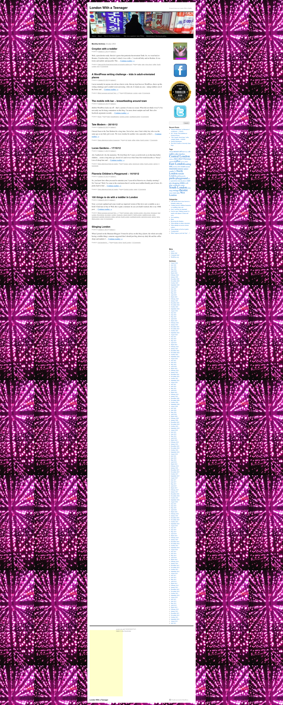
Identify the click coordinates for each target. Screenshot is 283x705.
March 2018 (174, 464)
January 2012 (174, 611)
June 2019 (173, 434)
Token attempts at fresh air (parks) (108, 164)
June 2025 (173, 291)
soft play (118, 217)
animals (126, 213)
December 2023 (175, 327)
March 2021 (174, 392)
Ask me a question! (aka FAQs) (134, 36)
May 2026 (173, 269)
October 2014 (174, 545)
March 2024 (174, 321)
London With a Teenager (109, 7)
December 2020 (175, 398)
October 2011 (174, 617)
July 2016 (173, 504)
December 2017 (175, 470)
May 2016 (173, 508)
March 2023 (174, 344)
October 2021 (174, 378)
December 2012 (175, 589)
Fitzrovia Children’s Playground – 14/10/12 (115, 173)
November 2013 (175, 567)
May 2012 (173, 603)
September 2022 (175, 356)
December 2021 (175, 374)
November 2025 (175, 281)
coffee (154, 64)
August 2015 (174, 525)
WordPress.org (175, 257)
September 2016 (175, 500)
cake (143, 64)
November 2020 (175, 400)
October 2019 (174, 426)
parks (130, 164)
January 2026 (174, 277)
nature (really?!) (128, 215)
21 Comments (108, 219)
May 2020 (173, 412)
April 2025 (174, 295)
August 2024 (174, 311)
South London (144, 140)
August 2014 (174, 549)
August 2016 (174, 502)
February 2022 (175, 370)
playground (136, 164)
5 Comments (146, 93)
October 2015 (174, 522)
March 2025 (174, 297)
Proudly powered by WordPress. (179, 700)
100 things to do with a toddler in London (115, 197)
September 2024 (175, 309)
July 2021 (173, 384)
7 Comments (153, 140)
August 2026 (174, 263)
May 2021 (173, 388)
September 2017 (175, 476)
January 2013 (174, 587)
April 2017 (174, 486)
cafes (139, 64)
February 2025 (175, 299)
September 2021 (175, 380)
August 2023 (174, 334)
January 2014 (174, 563)
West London (96, 219)
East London (177, 163)
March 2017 (174, 488)
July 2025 (173, 289)
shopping (108, 217)
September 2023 (175, 332)
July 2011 (173, 623)
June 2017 (173, 482)
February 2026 (175, 275)
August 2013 (174, 573)
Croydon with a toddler (104, 48)
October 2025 (174, 283)
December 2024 (175, 303)
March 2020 (174, 416)
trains (158, 217)
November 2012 (175, 591)
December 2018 (175, 446)
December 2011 (175, 613)
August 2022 (174, 358)
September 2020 (175, 404)
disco (186, 161)
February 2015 (175, 537)
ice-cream (108, 215)
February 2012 (175, 609)
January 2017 (174, 492)
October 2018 (174, 450)
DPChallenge (128, 93)
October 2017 (174, 474)
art (126, 140)
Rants (99, 117)
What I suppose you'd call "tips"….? (180, 233)
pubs (139, 93)
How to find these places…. (113, 36)
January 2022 (174, 372)
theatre (183, 190)
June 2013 (173, 577)
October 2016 (174, 498)
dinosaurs (154, 213)
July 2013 (173, 575)
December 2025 (175, 279)
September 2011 (175, 619)
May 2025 (173, 293)
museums (120, 215)
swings (155, 164)
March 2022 (174, 368)
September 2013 (175, 571)
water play (176, 193)
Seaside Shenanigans (176, 141)
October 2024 (174, 307)
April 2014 (174, 557)
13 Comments (136, 242)
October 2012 (174, 593)
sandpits (101, 217)
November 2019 (175, 424)
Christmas (187, 159)
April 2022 (174, 366)
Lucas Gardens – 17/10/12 (106, 148)
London (135, 93)
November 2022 (175, 352)
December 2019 (175, 422)
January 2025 (174, 301)
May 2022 (173, 364)
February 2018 (175, 466)
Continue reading (127, 61)
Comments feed (175, 255)
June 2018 (173, 458)
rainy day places (182, 181)
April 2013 (174, 581)
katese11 (113, 51)
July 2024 (173, 313)
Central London (124, 117)
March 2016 (174, 512)
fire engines (100, 215)
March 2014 (174, 559)
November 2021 (175, 376)
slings (120, 242)
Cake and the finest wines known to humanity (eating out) (115, 64)
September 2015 (175, 523)
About (100, 36)
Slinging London (101, 226)
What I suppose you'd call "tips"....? (108, 93)
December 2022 (175, 350)
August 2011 (174, 621)
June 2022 (173, 362)
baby (108, 117)
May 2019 (173, 436)
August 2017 (174, 478)
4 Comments (104, 66)
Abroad (171, 151)
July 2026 (173, 265)
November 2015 (175, 520)
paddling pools (146, 215)
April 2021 (174, 390)
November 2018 (175, 448)
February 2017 (175, 490)
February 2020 (175, 418)
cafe (189, 151)
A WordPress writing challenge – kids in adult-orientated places (123, 76)
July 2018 (173, 456)
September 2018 (175, 452)
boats (129, 140)
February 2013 (175, 585)
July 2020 (173, 408)
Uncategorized (174, 231)
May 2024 (173, 317)
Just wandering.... (103, 242)
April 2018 (174, 462)
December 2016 (175, 494)
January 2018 (174, 468)
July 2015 (173, 527)
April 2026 (174, 271)
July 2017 (173, 480)
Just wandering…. (176, 217)
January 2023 (174, 348)
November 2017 (175, 472)
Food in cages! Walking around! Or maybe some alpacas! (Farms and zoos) (180, 213)
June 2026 (173, 267)
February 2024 (175, 323)
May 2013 (173, 579)
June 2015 (173, 529)
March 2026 (174, 273)
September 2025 (175, 285)
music (180, 168)
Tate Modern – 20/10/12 (105, 124)
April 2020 (174, 414)
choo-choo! (148, 64)
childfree (171, 159)
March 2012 (174, 607)
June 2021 (173, 386)
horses (126, 164)
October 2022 (174, 354)
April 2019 (174, 438)
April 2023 (174, 342)
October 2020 (174, 402)
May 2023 (173, 340)
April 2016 (174, 510)
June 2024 (173, 315)
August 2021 (174, 382)
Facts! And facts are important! (179, 209)
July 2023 (173, 336)
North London (137, 215)
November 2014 (175, 543)
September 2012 (175, 595)
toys (98, 66)
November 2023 (175, 329)
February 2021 (175, 394)
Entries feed (174, 253)
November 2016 (175, 496)
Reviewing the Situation (177, 221)
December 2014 (175, 541)
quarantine (174, 181)
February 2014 (175, 561)
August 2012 (174, 597)
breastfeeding (115, 117)
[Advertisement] (106, 663)
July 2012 (173, 599)
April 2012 (174, 605)
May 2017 (173, 484)
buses (116, 242)
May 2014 (173, 555)
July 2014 (173, 551)
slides (138, 140)
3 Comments (142, 189)
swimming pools (146, 217)
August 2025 (174, 287)
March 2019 (174, 440)
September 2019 (175, 428)
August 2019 (174, 430)
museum (187, 166)
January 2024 (174, 325)
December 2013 (175, 565)
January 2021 (174, 396)
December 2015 (175, 518)
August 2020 (174, 406)
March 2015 (174, 535)
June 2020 (173, 410)
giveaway (175, 166)
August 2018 (174, 454)
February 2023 (175, 346)
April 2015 (174, 533)
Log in (172, 251)
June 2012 (173, 601)
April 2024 (174, 319)
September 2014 (175, 547)
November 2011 (175, 615)
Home (94, 36)
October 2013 (174, 569)
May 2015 (173, 531)
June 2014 (173, 553)
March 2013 (174, 583)
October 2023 (174, 330)
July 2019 (173, 432)
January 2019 (174, 444)
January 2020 (174, 420)
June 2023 (173, 338)
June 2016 (173, 506)
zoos (101, 219)
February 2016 (175, 514)
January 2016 (174, 516)
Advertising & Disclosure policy (156, 36)
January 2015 (174, 539)
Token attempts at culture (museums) (109, 140)
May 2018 (173, 460)
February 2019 (175, 442)
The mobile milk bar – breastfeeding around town (119, 100)
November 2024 (175, 305)
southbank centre (135, 117)
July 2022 (173, 360)
